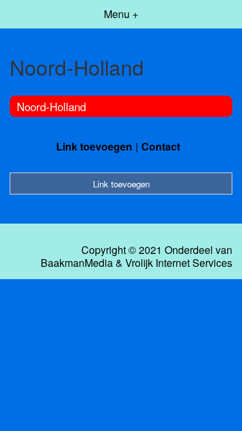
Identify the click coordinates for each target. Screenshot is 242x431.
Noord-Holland (51, 106)
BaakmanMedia (77, 263)
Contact (160, 146)
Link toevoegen (94, 146)
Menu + (121, 13)
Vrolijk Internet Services (178, 263)
